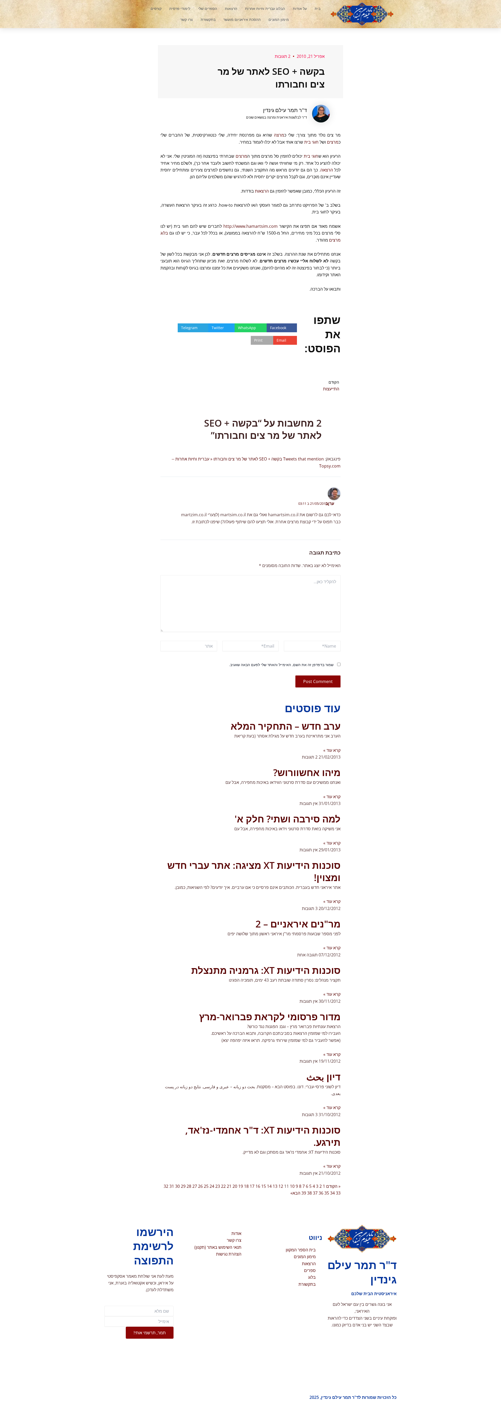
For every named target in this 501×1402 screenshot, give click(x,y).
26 (200, 1186)
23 (217, 1186)
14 (269, 1186)
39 (303, 1193)
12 (280, 1186)
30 (177, 1186)
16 (257, 1186)
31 (171, 1186)
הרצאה (326, 170)
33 (338, 1193)
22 (223, 1186)
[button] (126, 14)
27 (194, 1186)
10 (292, 1186)
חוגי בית (311, 142)
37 (315, 1193)
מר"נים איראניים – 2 (298, 924)
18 (246, 1186)
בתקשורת (208, 19)
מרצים (332, 142)
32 (166, 1186)
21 (229, 1186)
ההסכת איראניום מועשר (242, 19)
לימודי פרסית (179, 8)
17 (252, 1186)
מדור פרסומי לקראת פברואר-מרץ (270, 1016)
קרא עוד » (332, 750)
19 (240, 1186)
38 (309, 1193)
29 (183, 1186)
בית (317, 8)
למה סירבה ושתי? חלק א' (288, 819)
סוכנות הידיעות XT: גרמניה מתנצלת (266, 970)
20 (234, 1186)
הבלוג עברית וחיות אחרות (265, 8)
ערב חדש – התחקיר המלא (286, 726)
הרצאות (231, 8)
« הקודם (333, 1186)
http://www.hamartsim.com (250, 226)
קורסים (156, 8)
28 (189, 1186)
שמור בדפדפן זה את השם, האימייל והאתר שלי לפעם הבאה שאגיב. (281, 664)
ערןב (329, 503)
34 (332, 1193)
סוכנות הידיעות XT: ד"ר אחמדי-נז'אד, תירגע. (263, 1136)
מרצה (279, 135)
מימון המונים (279, 19)
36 (321, 1193)
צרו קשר (186, 19)
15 (263, 1186)
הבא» (295, 1193)
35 (326, 1193)
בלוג (164, 233)
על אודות (300, 8)
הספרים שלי (207, 8)
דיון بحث (323, 1077)
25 (206, 1186)
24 (212, 1186)
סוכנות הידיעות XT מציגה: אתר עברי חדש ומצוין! (254, 871)
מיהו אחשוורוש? (307, 772)
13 (275, 1186)
